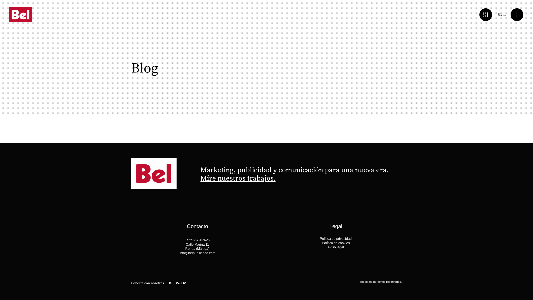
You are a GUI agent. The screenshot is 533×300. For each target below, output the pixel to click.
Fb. (169, 283)
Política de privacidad (336, 238)
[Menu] (517, 14)
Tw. (177, 283)
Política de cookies (336, 243)
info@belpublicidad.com (197, 253)
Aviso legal (336, 247)
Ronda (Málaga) (197, 248)
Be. (184, 283)
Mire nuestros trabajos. (238, 178)
